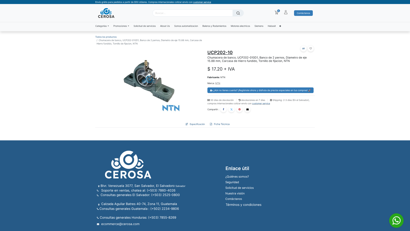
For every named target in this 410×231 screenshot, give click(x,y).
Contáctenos (303, 13)
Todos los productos (106, 36)
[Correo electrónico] (247, 109)
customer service (261, 103)
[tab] (180, 124)
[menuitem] (144, 26)
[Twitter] (231, 109)
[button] (303, 48)
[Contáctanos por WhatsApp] (396, 220)
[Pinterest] (239, 109)
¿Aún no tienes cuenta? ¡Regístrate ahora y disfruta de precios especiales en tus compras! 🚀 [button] (262, 90)
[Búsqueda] (238, 13)
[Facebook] (223, 109)
